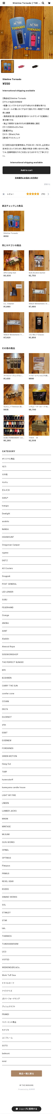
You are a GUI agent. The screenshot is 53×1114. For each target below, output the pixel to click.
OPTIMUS (6, 858)
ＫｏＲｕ (5, 482)
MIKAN (5, 819)
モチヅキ (5, 1030)
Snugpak (6, 576)
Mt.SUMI (6, 834)
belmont (6, 1053)
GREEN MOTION (9, 756)
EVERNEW (6, 740)
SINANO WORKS (9, 897)
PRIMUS (5, 873)
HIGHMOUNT (8, 537)
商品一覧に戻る (26, 1073)
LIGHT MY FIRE (9, 795)
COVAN (5, 701)
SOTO (5, 1045)
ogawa (5, 553)
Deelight (6, 513)
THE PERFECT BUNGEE (13, 662)
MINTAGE (6, 826)
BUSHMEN (7, 678)
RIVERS (5, 889)
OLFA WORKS (8, 842)
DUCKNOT (7, 717)
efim (4, 725)
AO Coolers (7, 568)
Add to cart (26, 170)
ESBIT (5, 733)
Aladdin (5, 639)
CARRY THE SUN (10, 686)
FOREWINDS (8, 748)
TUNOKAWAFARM (10, 944)
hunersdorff (7, 779)
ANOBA (5, 623)
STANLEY (6, 912)
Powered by (23, 1089)
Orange (5, 615)
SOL (4, 905)
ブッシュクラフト (8, 1006)
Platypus (6, 866)
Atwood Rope (8, 646)
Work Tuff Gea (9, 975)
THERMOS (7, 936)
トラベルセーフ (8, 983)
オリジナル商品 (8, 459)
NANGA (5, 529)
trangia (5, 506)
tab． (4, 928)
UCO (4, 952)
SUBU (4, 599)
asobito (5, 521)
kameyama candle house (13, 787)
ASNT (4, 631)
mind (4, 1061)
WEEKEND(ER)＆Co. (11, 967)
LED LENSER (7, 592)
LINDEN (5, 803)
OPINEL (5, 850)
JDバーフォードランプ (11, 999)
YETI (4, 466)
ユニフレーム (7, 1038)
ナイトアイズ (7, 991)
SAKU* (5, 498)
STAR (4, 920)
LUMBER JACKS (9, 811)
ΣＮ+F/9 (6, 490)
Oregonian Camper (11, 545)
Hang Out (6, 764)
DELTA (5, 709)
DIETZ (5, 560)
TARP (4, 772)
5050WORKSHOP (10, 654)
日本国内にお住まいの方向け (26, 178)
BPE (4, 670)
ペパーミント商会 (9, 1022)
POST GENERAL (9, 584)
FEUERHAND (8, 607)
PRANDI (5, 1014)
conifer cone (8, 693)
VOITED (5, 959)
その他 (4, 474)
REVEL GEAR (8, 881)
